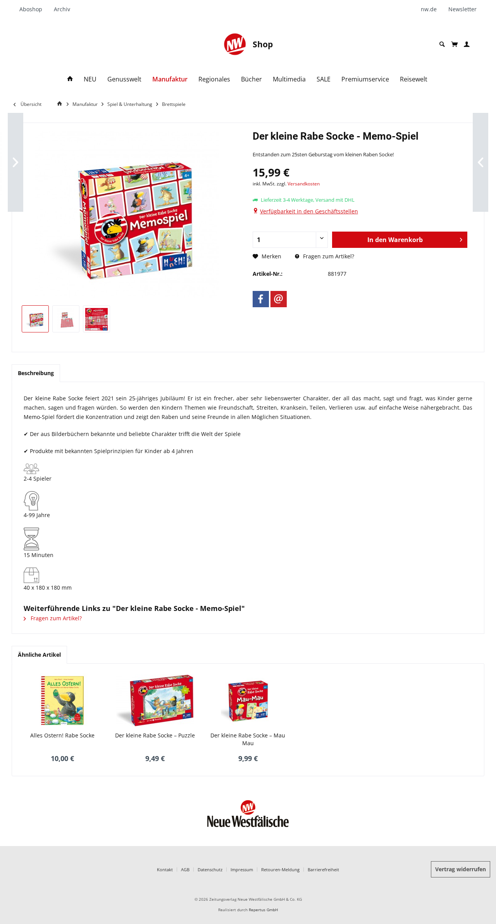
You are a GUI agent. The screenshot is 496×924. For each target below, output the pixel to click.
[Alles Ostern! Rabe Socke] (62, 700)
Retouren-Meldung (280, 869)
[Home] (70, 79)
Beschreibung (36, 373)
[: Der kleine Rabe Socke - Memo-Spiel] (35, 318)
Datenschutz (210, 869)
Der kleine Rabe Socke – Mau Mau (247, 739)
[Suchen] (442, 44)
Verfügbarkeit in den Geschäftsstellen (309, 211)
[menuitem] (33, 9)
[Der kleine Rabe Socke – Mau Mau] (248, 700)
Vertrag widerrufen (460, 869)
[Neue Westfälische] (234, 44)
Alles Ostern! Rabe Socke (62, 735)
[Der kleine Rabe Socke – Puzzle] (155, 700)
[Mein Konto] (467, 44)
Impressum (242, 869)
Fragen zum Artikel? (327, 256)
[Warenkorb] (454, 44)
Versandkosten (304, 183)
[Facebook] (261, 299)
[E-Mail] (278, 299)
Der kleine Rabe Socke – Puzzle (155, 735)
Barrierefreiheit (323, 869)
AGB (185, 869)
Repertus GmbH (263, 909)
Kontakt (165, 869)
